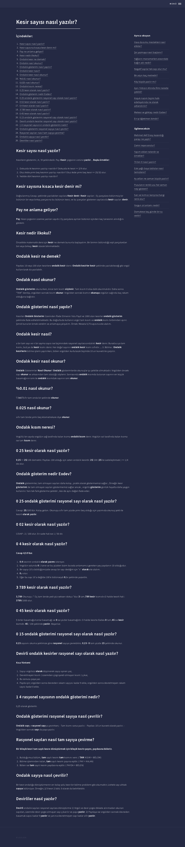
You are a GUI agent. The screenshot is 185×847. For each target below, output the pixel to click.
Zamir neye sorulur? (144, 145)
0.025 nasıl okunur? (30, 82)
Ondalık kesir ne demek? (33, 59)
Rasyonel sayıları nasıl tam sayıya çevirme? (42, 132)
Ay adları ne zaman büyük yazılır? (151, 178)
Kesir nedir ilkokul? (29, 55)
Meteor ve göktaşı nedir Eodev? (150, 112)
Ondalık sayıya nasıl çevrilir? (34, 136)
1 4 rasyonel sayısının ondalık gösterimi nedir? (44, 125)
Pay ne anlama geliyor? (31, 51)
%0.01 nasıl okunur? (30, 78)
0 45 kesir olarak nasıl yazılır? (35, 113)
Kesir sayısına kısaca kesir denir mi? (38, 47)
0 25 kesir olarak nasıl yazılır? (35, 90)
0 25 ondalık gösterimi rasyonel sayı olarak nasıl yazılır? (48, 98)
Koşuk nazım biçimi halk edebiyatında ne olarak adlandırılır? (146, 102)
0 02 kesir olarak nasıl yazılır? (35, 101)
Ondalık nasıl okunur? (31, 63)
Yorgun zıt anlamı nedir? (146, 205)
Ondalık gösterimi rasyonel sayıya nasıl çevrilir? (44, 128)
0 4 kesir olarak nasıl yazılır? (34, 105)
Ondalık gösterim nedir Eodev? (36, 94)
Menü (173, 4)
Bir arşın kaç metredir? (146, 75)
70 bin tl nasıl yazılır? (145, 162)
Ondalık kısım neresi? (31, 86)
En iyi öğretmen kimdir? (146, 118)
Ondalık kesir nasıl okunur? (34, 74)
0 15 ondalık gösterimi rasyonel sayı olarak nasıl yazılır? (48, 117)
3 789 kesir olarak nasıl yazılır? (35, 109)
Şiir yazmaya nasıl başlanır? (148, 52)
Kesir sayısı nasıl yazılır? (32, 43)
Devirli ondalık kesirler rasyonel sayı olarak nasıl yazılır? (48, 121)
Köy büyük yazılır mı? (145, 81)
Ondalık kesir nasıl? (30, 70)
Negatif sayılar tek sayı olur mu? (150, 68)
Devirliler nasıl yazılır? (31, 140)
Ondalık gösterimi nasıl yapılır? (36, 66)
